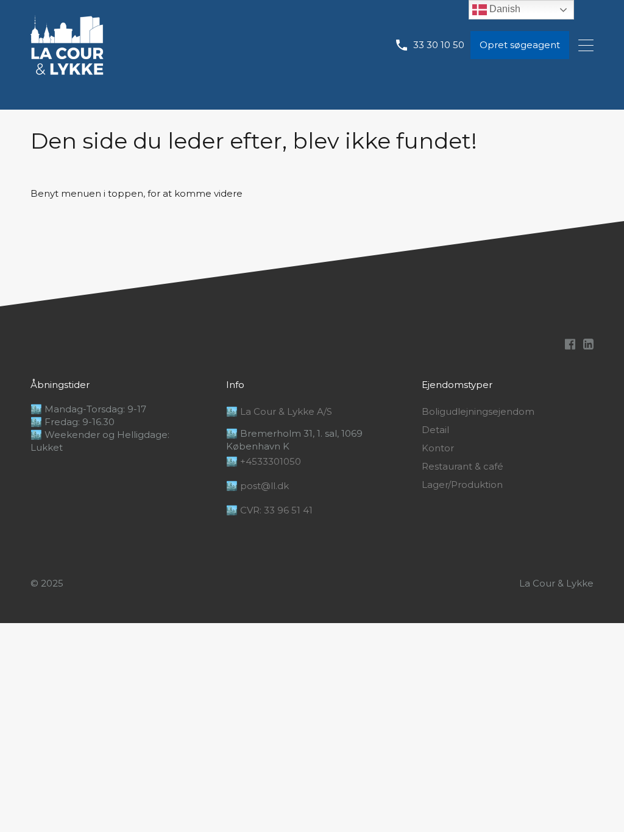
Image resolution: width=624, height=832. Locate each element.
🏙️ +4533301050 (263, 461)
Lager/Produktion (462, 484)
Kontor (438, 448)
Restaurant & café (462, 466)
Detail (435, 430)
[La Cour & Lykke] (67, 69)
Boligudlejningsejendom (478, 411)
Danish (503, 9)
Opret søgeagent (520, 45)
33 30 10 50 (438, 45)
